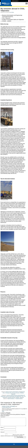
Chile (4, 392)
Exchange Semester (16, 392)
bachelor (8, 395)
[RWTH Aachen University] (6, 5)
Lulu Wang (12, 12)
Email (2, 429)
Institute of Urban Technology (8, 406)
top (14, 444)
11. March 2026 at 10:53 (6, 407)
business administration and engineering (13, 396)
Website (2, 432)
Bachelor (7, 391)
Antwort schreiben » (11, 398)
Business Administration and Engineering (17, 391)
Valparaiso (13, 394)
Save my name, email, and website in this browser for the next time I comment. (12, 435)
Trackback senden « (19, 398)
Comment (3, 416)
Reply (3, 411)
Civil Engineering (8, 392)
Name (2, 427)
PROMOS (22, 392)
